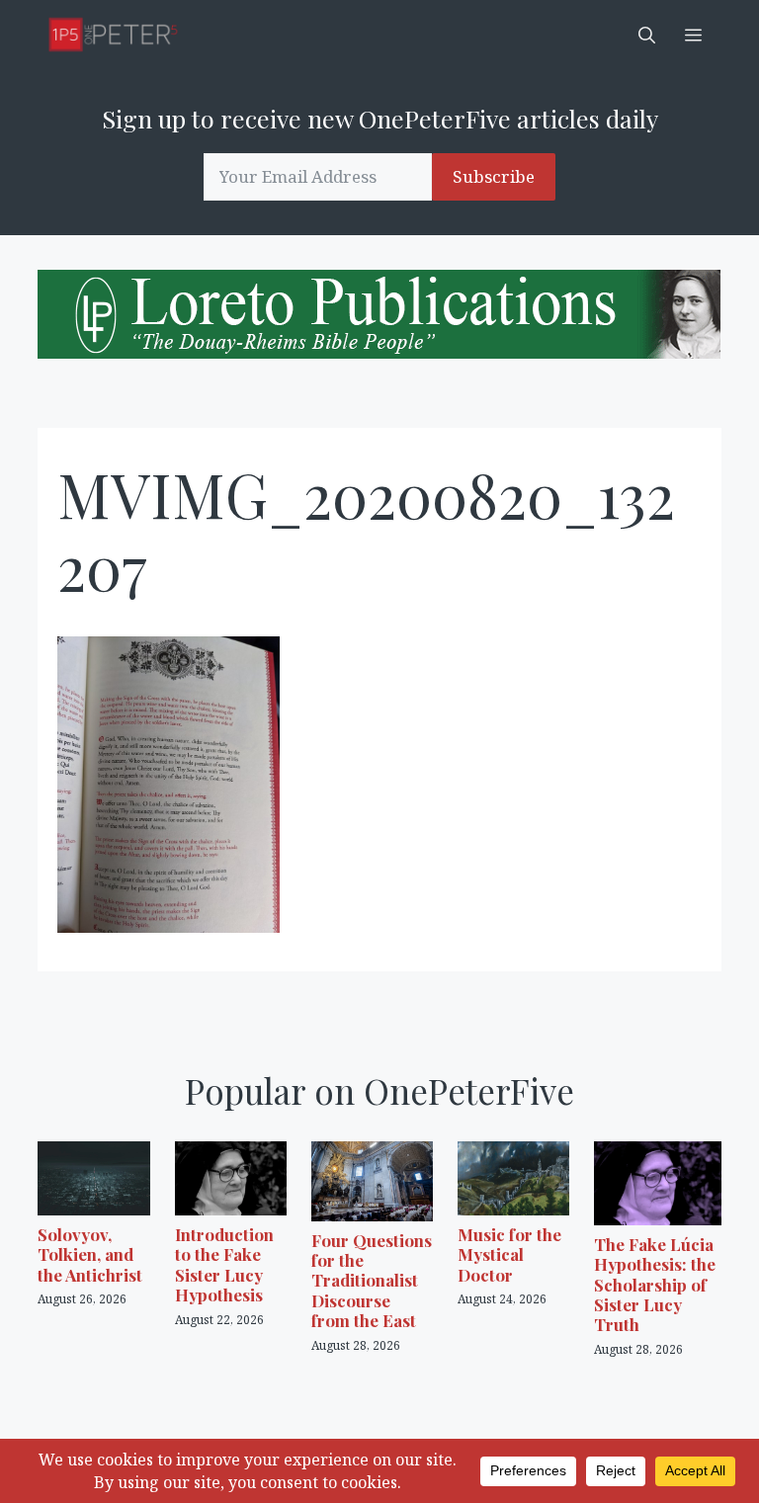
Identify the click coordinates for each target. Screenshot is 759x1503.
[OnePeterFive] (113, 34)
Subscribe (494, 176)
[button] (647, 34)
